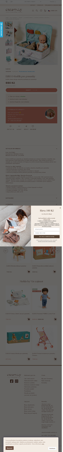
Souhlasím (52, 448)
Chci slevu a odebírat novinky (46, 236)
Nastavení (9, 448)
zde (43, 444)
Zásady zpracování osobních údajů (46, 241)
